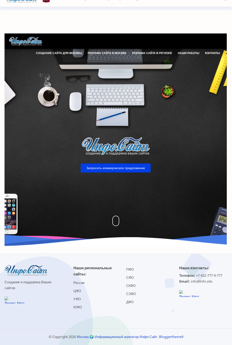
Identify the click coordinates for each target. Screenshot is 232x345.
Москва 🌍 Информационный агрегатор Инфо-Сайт (117, 336)
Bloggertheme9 (171, 336)
